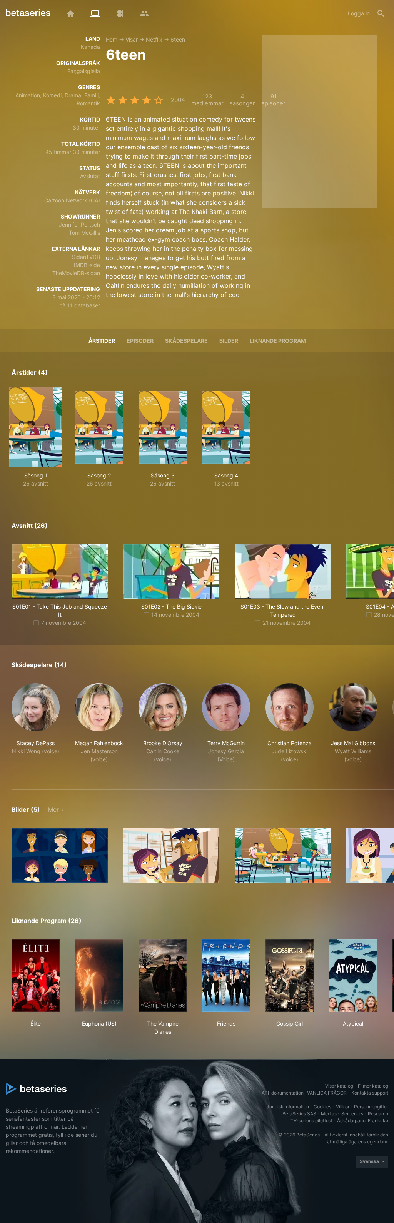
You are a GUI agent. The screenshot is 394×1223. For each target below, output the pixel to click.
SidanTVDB (86, 257)
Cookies (322, 1107)
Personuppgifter (371, 1107)
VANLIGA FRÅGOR (327, 1093)
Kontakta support (369, 1093)
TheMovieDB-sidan (76, 273)
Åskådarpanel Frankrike (362, 1120)
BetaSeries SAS (299, 1113)
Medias (329, 1113)
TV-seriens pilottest (311, 1120)
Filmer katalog (373, 1086)
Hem (111, 39)
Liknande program (278, 340)
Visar (131, 39)
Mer (53, 809)
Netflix (154, 39)
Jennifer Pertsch (79, 224)
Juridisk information (288, 1107)
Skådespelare (186, 340)
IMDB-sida (87, 265)
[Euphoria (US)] (99, 975)
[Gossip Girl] (289, 975)
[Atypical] (353, 975)
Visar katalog (339, 1086)
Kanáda (90, 46)
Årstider (101, 340)
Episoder (140, 340)
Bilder (228, 340)
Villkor (342, 1107)
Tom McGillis (84, 232)
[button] (36, 727)
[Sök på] (381, 13)
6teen (177, 39)
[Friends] (226, 975)
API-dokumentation (283, 1093)
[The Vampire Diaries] (163, 975)
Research (378, 1113)
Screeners (352, 1113)
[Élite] (36, 975)
